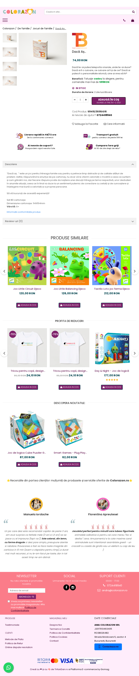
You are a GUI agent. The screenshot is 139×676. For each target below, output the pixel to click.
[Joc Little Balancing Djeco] (69, 265)
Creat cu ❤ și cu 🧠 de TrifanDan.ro (49, 669)
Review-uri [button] (14, 221)
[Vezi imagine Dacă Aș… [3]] (10, 81)
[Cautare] (133, 12)
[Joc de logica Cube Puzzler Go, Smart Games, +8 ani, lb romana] (27, 429)
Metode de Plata (14, 639)
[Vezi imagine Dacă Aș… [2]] (10, 66)
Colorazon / (10, 28)
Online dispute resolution (19, 647)
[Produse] (5, 21)
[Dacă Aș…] (43, 49)
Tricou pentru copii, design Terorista (69, 371)
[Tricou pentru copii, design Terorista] (69, 347)
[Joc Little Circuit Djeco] (27, 265)
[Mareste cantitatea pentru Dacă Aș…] (85, 100)
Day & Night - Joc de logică (112, 371)
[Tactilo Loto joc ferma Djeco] (111, 265)
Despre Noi (56, 625)
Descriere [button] (11, 164)
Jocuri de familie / (44, 28)
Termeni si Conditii (60, 629)
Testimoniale (12, 625)
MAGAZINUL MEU (58, 618)
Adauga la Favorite (86, 124)
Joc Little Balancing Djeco (70, 289)
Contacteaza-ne (110, 646)
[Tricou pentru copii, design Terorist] (27, 347)
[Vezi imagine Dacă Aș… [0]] (10, 37)
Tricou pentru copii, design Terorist (27, 371)
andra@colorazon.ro (114, 590)
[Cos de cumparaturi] (132, 20)
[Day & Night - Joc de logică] (111, 347)
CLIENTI (9, 632)
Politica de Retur (14, 643)
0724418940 (114, 585)
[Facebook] (66, 587)
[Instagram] (73, 587)
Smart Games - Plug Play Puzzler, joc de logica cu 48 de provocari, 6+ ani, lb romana (69, 453)
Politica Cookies (58, 637)
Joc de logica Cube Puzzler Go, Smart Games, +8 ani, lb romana (27, 453)
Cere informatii (115, 124)
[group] (43, 49)
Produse (10, 618)
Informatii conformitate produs (24, 212)
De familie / (25, 28)
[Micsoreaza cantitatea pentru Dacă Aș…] (74, 100)
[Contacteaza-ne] (124, 20)
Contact (54, 640)
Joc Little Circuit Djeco (27, 289)
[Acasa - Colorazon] (19, 11)
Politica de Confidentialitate (23, 609)
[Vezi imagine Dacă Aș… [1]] (10, 52)
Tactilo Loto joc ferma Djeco (112, 289)
